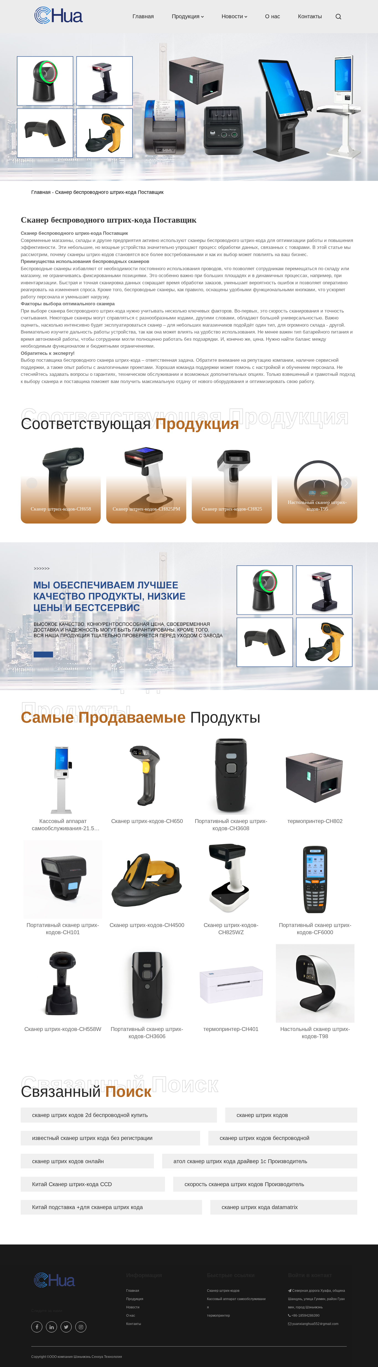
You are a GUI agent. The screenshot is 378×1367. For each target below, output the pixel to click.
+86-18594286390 (305, 1315)
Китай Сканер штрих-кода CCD (72, 1184)
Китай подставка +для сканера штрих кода (87, 1207)
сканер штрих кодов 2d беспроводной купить (90, 1115)
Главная (41, 192)
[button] (346, 483)
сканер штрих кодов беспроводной (264, 1138)
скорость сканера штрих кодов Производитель (244, 1184)
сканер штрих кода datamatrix (260, 1207)
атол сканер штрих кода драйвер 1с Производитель (240, 1161)
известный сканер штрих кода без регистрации (92, 1138)
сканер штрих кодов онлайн (68, 1161)
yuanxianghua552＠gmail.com (315, 1324)
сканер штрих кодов (262, 1115)
